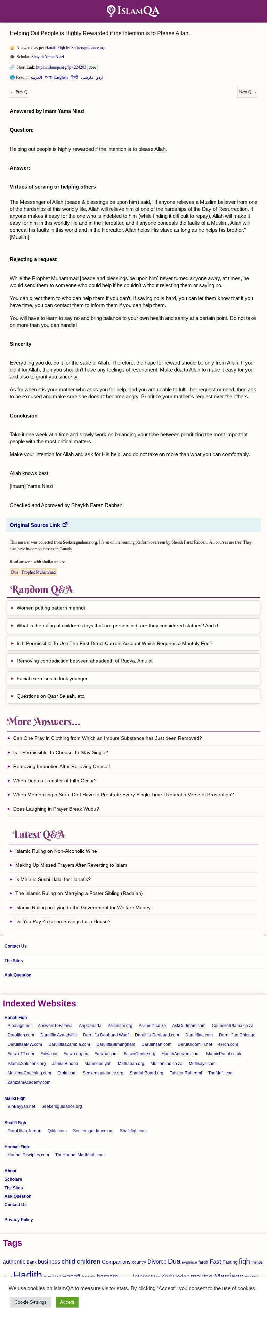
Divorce (157, 1261)
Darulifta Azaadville (58, 1035)
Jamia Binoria (65, 1063)
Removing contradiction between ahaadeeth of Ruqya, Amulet (85, 661)
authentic (14, 1261)
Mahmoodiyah (98, 1063)
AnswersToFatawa (55, 1025)
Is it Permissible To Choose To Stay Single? (60, 752)
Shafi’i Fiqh (15, 1122)
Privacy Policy (19, 1219)
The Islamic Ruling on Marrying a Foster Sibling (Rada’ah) (79, 893)
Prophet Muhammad (39, 572)
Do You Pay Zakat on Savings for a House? (63, 921)
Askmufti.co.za (152, 1025)
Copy (92, 67)
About (10, 1170)
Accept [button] (67, 1302)
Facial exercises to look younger (52, 678)
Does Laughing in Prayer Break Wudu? (56, 809)
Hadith (27, 1275)
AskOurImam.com (188, 1025)
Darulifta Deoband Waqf (106, 1035)
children (88, 1261)
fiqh (244, 1261)
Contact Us (16, 946)
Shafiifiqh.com (133, 1130)
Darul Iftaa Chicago (237, 1035)
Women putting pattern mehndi (51, 608)
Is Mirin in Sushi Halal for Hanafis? (53, 879)
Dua (14, 572)
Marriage (229, 1276)
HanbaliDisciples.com (28, 1154)
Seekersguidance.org (88, 48)
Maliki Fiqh (15, 1098)
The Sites (14, 960)
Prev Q (18, 92)
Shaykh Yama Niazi (47, 57)
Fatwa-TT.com (21, 1053)
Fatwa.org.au (76, 1053)
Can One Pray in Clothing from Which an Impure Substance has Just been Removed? (107, 738)
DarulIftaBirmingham (115, 1044)
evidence (189, 1262)
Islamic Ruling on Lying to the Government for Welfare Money (83, 907)
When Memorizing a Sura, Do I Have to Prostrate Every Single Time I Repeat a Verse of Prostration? (123, 794)
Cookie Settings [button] (31, 1302)
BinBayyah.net (21, 1106)
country (139, 1262)
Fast (215, 1261)
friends (257, 1262)
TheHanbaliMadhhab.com (80, 1154)
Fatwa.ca (48, 1053)
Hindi (74, 79)
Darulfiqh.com (21, 1035)
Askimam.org (120, 1025)
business (49, 1261)
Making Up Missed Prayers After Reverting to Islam (71, 865)
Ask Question (18, 975)
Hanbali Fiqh (17, 1146)
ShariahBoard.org (146, 1073)
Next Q (248, 92)
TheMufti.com (221, 1073)
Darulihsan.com (156, 1044)
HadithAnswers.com (181, 1053)
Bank (32, 1262)
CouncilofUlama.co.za (232, 1025)
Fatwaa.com (106, 1053)
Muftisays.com (202, 1063)
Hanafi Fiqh (55, 48)
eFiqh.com (228, 1044)
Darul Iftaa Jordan (24, 1130)
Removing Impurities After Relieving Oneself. (62, 766)
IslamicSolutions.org (27, 1063)
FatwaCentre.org (139, 1053)
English (61, 79)
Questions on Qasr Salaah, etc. (51, 696)
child (68, 1261)
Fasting (229, 1262)
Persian (87, 79)
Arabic (36, 79)
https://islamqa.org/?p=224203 (61, 67)
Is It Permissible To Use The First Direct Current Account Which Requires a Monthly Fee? (114, 643)
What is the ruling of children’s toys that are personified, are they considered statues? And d (117, 625)
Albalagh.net (20, 1025)
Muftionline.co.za (167, 1063)
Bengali (48, 79)
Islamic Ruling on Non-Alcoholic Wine (56, 851)
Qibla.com (66, 1073)
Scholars (13, 1179)
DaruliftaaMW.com (25, 1044)
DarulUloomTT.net (195, 1044)
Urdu (99, 79)
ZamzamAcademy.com (29, 1082)
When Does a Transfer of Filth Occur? (55, 780)
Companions (116, 1262)
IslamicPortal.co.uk (223, 1053)
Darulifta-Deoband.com (157, 1035)
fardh (203, 1262)
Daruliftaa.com (199, 1035)
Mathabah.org (131, 1063)
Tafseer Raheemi (186, 1073)
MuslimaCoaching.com (29, 1073)
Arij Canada (90, 1025)
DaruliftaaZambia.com (69, 1044)
